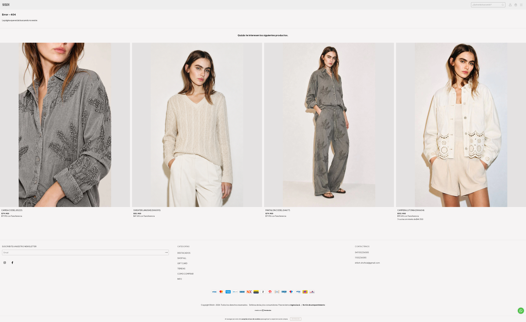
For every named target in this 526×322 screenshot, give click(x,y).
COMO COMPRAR (185, 273)
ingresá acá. (295, 305)
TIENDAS (181, 268)
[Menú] (521, 5)
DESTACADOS (183, 253)
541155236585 (362, 252)
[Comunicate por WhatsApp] (521, 311)
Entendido (296, 319)
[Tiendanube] (263, 310)
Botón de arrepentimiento (314, 305)
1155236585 (360, 257)
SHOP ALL (181, 258)
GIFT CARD (182, 263)
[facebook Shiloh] (12, 262)
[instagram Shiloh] (5, 262)
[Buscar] (502, 4)
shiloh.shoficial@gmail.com (367, 262)
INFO (179, 279)
